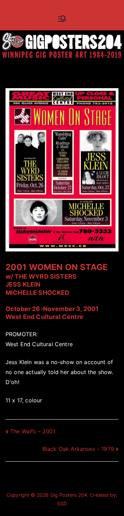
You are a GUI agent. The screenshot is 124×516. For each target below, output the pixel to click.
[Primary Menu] (62, 18)
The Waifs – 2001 (32, 431)
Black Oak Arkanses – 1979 (78, 448)
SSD (62, 503)
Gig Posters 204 (68, 495)
